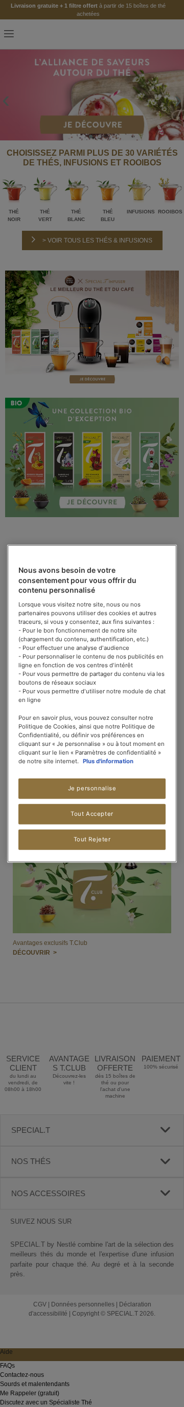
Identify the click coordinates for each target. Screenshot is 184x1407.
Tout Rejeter (92, 838)
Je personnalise (92, 788)
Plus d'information (108, 761)
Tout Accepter (92, 813)
